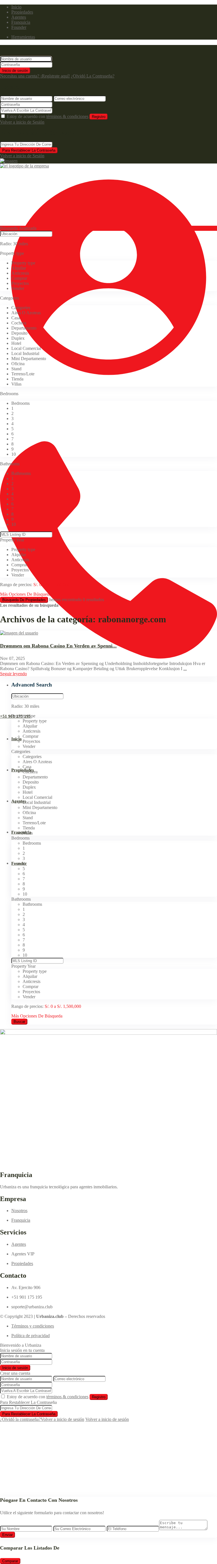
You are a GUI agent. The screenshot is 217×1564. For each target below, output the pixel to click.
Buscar (19, 1021)
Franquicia (20, 22)
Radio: (14, 243)
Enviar (7, 1535)
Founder (18, 27)
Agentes (18, 17)
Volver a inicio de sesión (62, 1419)
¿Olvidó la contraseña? (20, 1419)
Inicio (16, 7)
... (185, 668)
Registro (98, 117)
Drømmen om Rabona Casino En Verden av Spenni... (58, 646)
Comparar (10, 1561)
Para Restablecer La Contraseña (28, 150)
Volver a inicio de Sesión (22, 122)
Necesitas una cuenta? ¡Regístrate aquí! (35, 76)
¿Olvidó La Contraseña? (92, 76)
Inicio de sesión (15, 70)
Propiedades (22, 12)
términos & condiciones (67, 116)
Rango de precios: (16, 584)
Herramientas (23, 37)
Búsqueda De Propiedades (24, 600)
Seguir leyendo (13, 673)
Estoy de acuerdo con (47, 116)
